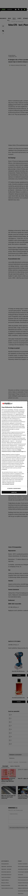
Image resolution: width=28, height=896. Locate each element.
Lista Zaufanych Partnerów (8, 484)
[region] (14, 448)
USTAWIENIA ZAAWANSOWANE (14, 488)
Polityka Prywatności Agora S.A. (19, 451)
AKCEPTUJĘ (14, 492)
